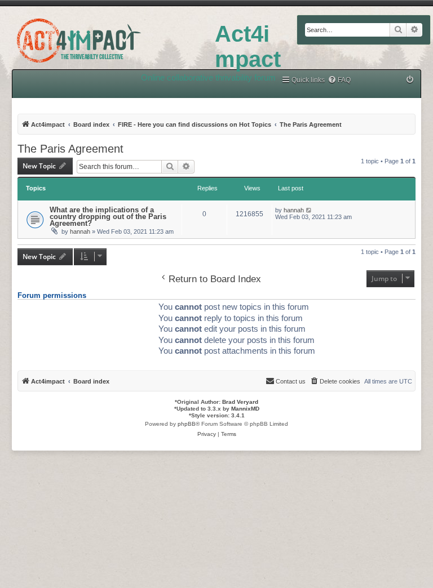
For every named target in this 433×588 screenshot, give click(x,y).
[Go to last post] (309, 210)
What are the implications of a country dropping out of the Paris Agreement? (108, 217)
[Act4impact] (107, 39)
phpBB (187, 424)
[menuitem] (339, 80)
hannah (80, 231)
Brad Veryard (240, 402)
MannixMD (245, 409)
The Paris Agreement (70, 148)
